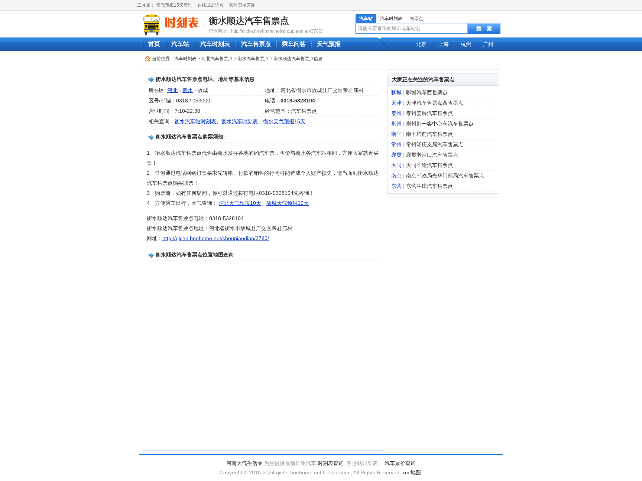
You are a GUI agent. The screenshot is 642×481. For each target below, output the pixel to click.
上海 (443, 44)
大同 (396, 165)
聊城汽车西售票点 (427, 92)
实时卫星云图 (242, 5)
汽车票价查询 (400, 463)
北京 (421, 44)
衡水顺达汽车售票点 (249, 21)
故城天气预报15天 (287, 203)
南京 (396, 176)
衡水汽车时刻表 (239, 121)
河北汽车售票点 (217, 58)
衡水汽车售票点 (253, 58)
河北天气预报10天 (240, 203)
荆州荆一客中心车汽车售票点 (440, 124)
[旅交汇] (172, 24)
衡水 (187, 90)
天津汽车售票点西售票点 (434, 103)
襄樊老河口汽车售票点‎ (432, 155)
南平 (396, 134)
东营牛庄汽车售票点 (429, 186)
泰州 (396, 113)
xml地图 (411, 472)
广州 (488, 44)
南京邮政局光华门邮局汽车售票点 (445, 176)
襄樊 (396, 155)
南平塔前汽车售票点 (429, 134)
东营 (396, 186)
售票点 (416, 18)
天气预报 (329, 44)
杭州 (466, 44)
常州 (396, 144)
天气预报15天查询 (174, 5)
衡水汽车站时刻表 (195, 121)
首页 (154, 44)
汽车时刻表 (391, 18)
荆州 (396, 124)
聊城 (396, 92)
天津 (396, 103)
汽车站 (366, 18)
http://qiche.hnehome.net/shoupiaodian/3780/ (215, 238)
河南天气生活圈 (244, 463)
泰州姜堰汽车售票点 (429, 113)
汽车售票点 (256, 44)
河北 (172, 90)
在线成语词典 (210, 5)
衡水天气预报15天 (284, 121)
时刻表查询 (331, 463)
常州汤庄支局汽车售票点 (434, 144)
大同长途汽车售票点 (429, 165)
